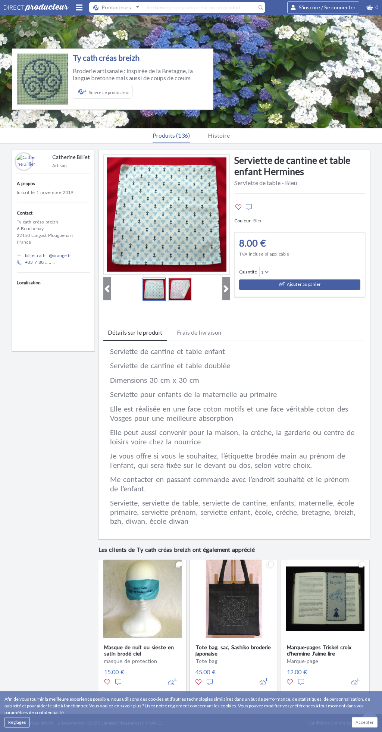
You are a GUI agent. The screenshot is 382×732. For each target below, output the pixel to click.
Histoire (219, 135)
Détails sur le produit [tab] (135, 332)
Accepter (365, 722)
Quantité (248, 272)
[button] (372, 7)
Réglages (17, 722)
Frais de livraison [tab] (199, 332)
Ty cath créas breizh (106, 57)
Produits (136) (171, 135)
